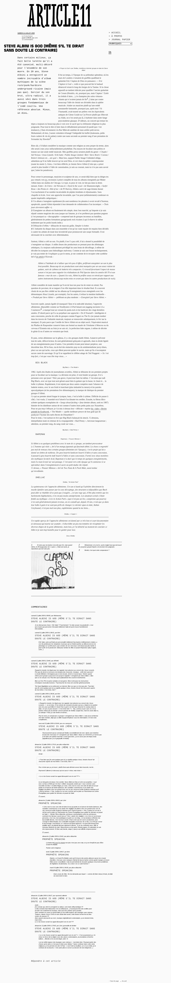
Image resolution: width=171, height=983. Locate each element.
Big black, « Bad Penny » (71, 430)
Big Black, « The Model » (71, 367)
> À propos (115, 36)
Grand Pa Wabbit (59, 842)
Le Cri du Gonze (27, 36)
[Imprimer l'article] (110, 53)
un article (40, 257)
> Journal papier (119, 39)
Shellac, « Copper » (70, 514)
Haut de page (114, 981)
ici (46, 180)
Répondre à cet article (46, 961)
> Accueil (115, 33)
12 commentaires (27, 39)
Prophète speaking (50, 803)
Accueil (124, 981)
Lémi (36, 38)
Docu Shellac (70, 536)
